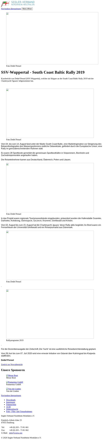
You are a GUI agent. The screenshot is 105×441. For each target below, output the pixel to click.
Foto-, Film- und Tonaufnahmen (19, 411)
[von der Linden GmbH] (13, 389)
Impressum (10, 402)
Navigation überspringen (11, 9)
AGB (8, 407)
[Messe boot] (12, 375)
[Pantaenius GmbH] (14, 382)
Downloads (10, 400)
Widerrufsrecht (12, 409)
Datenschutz (11, 404)
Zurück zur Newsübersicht (12, 364)
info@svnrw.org (15, 433)
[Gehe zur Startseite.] (17, 6)
